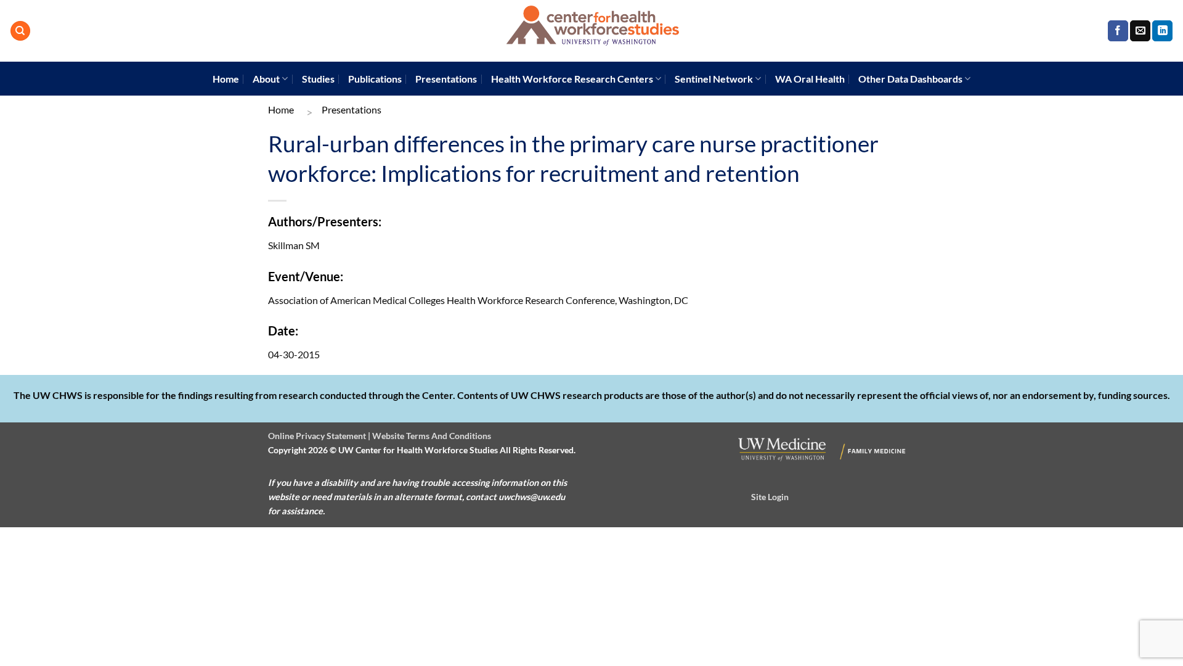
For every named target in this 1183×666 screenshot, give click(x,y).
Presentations (446, 78)
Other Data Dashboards (910, 78)
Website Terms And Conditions (431, 435)
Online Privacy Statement (317, 435)
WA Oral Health (810, 78)
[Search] (20, 31)
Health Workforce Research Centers (572, 78)
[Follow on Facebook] (1118, 30)
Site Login (770, 496)
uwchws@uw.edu (531, 496)
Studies (318, 78)
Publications (375, 78)
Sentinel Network (714, 78)
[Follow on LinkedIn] (1162, 30)
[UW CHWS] (591, 31)
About (266, 78)
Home (226, 78)
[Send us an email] (1140, 30)
